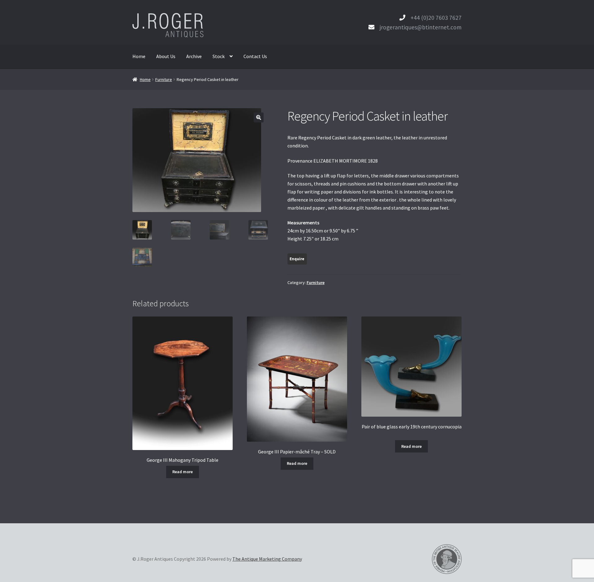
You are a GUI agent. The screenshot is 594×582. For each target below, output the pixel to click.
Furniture (163, 79)
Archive (194, 56)
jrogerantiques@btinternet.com (421, 27)
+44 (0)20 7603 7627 (436, 17)
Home (138, 56)
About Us (165, 56)
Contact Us (255, 56)
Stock (219, 56)
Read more (182, 471)
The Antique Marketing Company (267, 559)
